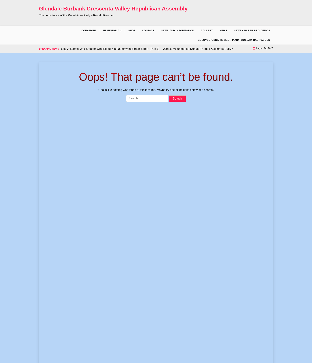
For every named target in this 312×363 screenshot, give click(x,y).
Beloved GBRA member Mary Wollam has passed (234, 40)
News (223, 30)
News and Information (177, 30)
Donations (89, 30)
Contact (148, 30)
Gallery (207, 30)
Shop (132, 30)
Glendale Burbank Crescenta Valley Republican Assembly (113, 9)
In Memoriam (112, 30)
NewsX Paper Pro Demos (252, 30)
